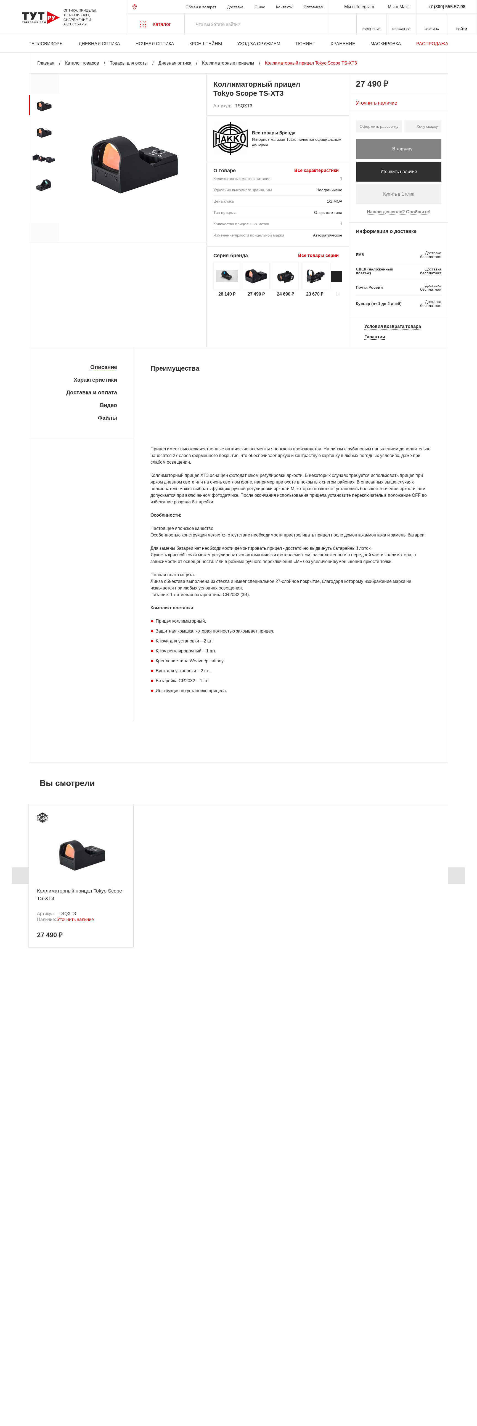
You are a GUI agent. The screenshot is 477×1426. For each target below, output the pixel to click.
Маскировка (385, 43)
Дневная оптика (99, 43)
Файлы (107, 418)
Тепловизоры (46, 43)
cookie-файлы (80, 1392)
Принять (83, 1416)
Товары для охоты (129, 63)
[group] (44, 105)
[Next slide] (336, 276)
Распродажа (432, 43)
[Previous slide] (20, 875)
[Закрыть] (105, 1395)
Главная (45, 63)
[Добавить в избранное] (338, 106)
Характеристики (95, 380)
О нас (260, 7)
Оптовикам (314, 7)
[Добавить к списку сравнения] (326, 106)
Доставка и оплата (91, 392)
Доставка (235, 7)
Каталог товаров (82, 63)
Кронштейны (205, 43)
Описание (103, 367)
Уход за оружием (258, 43)
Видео (108, 405)
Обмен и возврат (201, 7)
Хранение (342, 43)
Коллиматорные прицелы (228, 63)
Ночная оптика (155, 43)
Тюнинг (305, 43)
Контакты (284, 7)
